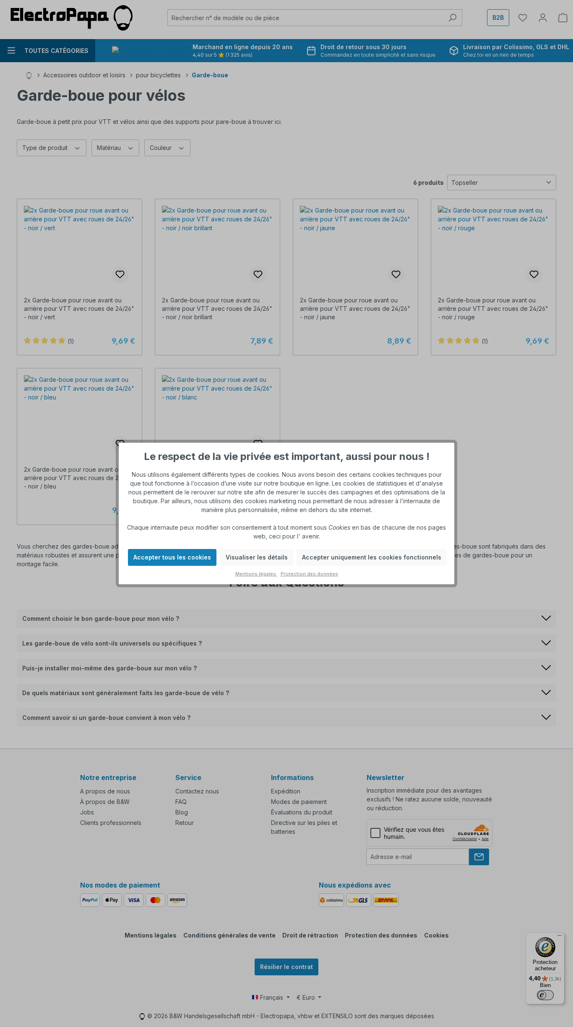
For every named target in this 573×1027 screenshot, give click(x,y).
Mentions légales (256, 574)
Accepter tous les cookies (172, 557)
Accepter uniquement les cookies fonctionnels (371, 557)
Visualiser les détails (257, 557)
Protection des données (309, 574)
